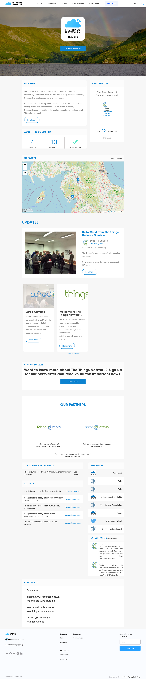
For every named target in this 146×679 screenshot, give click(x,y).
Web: (120, 481)
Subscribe (73, 381)
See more (76, 473)
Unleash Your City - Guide (111, 497)
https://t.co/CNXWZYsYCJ (108, 575)
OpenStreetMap (112, 212)
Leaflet (104, 212)
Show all (107, 138)
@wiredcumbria (112, 538)
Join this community (73, 48)
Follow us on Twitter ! (113, 521)
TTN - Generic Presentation (111, 505)
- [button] (25, 168)
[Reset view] (25, 173)
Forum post (117, 473)
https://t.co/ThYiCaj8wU (107, 558)
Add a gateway (116, 158)
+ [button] (25, 164)
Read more (31, 119)
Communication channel (112, 529)
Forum (119, 513)
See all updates (73, 353)
